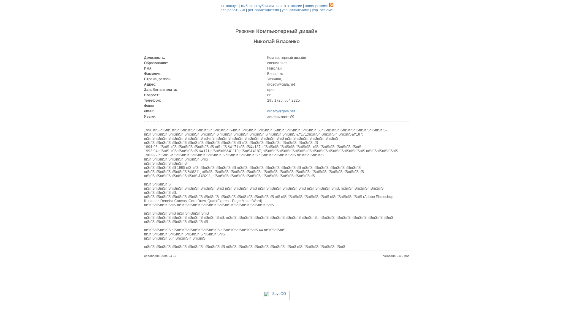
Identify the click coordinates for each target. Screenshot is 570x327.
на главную (229, 6)
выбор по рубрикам (257, 6)
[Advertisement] (277, 277)
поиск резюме (316, 6)
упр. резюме (322, 10)
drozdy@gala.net (281, 111)
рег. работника (233, 10)
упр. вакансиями (295, 10)
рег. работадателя (263, 10)
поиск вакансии (289, 6)
